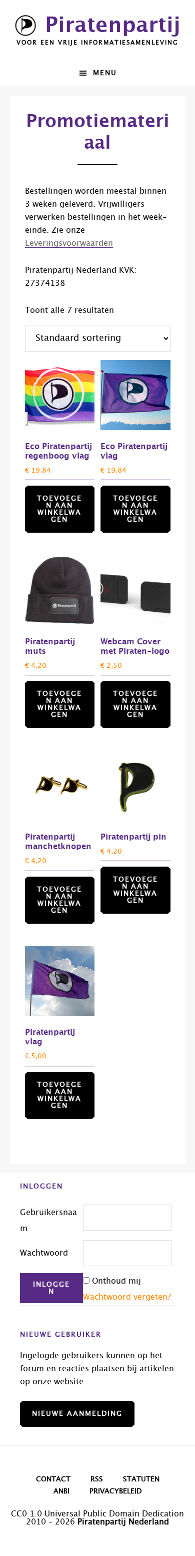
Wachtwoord (44, 1253)
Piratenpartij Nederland (123, 1522)
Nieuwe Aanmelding (77, 1413)
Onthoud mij (116, 1281)
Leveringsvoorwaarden (69, 243)
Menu (105, 73)
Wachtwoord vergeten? (127, 1297)
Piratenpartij (112, 25)
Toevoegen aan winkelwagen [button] (59, 509)
